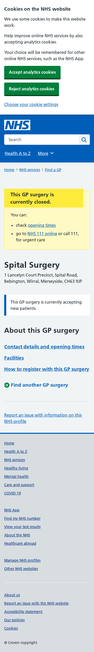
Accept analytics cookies (32, 72)
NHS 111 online (42, 233)
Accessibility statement (23, 611)
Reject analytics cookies (31, 88)
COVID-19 (12, 493)
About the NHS (17, 535)
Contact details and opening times (44, 347)
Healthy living (16, 468)
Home (9, 169)
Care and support (19, 484)
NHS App (12, 510)
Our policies (14, 620)
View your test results (22, 526)
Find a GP (53, 169)
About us (12, 595)
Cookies (11, 628)
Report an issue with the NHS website (36, 603)
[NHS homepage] (17, 125)
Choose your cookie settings (31, 104)
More (45, 153)
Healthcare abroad (20, 543)
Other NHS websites (21, 568)
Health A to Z (18, 153)
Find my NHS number (22, 518)
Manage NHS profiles (22, 560)
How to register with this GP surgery (46, 369)
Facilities (14, 358)
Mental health (16, 476)
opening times (42, 225)
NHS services (29, 169)
